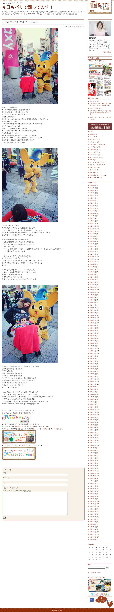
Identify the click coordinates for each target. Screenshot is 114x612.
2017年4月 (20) (94, 369)
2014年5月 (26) (94, 458)
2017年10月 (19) (94, 353)
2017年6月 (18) (94, 364)
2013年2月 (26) (94, 496)
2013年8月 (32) (94, 481)
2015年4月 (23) (94, 430)
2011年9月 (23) (94, 539)
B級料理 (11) (93, 134)
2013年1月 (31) (94, 499)
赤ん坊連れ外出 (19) (96, 177)
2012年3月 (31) (94, 524)
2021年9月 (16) (94, 234)
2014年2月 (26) (94, 465)
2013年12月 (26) (94, 471)
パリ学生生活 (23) (95, 149)
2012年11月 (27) (94, 504)
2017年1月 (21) (94, 376)
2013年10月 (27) (94, 476)
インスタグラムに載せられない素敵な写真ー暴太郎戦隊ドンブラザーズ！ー (100, 113)
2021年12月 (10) (94, 226)
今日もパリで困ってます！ (28, 7)
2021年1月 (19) (94, 254)
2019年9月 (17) (94, 295)
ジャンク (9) (93, 137)
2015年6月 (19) (94, 425)
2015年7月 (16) (94, 422)
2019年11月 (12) (94, 290)
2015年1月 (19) (94, 437)
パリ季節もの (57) (95, 147)
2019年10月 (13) (94, 292)
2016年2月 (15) (94, 404)
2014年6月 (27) (94, 455)
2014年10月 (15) (94, 445)
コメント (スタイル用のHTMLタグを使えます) (17, 491)
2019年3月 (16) (94, 310)
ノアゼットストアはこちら (52, 429)
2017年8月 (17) (94, 358)
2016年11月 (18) (94, 381)
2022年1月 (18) (94, 223)
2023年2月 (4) (94, 190)
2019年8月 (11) (94, 297)
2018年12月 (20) (94, 318)
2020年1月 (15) (94, 284)
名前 (4, 473)
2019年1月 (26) (94, 315)
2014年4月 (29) (94, 460)
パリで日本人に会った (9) (97, 144)
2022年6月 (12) (94, 211)
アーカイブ (94, 182)
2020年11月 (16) (94, 259)
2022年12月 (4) (94, 195)
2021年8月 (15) (94, 236)
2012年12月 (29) (94, 501)
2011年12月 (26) (94, 532)
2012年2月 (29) (94, 527)
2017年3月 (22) (94, 371)
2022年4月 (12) (94, 216)
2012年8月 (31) (94, 511)
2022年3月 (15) (94, 218)
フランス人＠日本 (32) (96, 157)
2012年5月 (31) (94, 519)
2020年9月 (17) (94, 264)
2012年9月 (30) (94, 509)
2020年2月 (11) (94, 282)
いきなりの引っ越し (96, 108)
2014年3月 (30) (94, 463)
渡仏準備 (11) (94, 172)
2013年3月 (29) (94, 494)
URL (4, 483)
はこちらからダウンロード (25, 445)
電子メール (6, 478)
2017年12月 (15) (94, 348)
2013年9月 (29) (94, 478)
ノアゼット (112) (95, 139)
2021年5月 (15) (94, 244)
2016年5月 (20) (94, 397)
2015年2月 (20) (94, 435)
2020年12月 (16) (94, 256)
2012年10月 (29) (94, 506)
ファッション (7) (95, 154)
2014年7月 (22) (94, 453)
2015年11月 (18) (94, 412)
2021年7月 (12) (94, 239)
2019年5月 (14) (94, 305)
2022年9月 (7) (94, 203)
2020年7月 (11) (94, 269)
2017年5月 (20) (94, 366)
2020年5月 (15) (94, 274)
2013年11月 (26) (94, 473)
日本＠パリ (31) (94, 170)
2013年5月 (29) (94, 488)
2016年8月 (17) (94, 389)
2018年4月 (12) (94, 338)
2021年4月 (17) (94, 246)
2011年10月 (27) (94, 537)
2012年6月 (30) (94, 516)
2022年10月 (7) (94, 200)
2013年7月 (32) (94, 483)
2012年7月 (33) (94, 514)
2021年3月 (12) (94, 249)
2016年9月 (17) (94, 386)
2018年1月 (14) (94, 346)
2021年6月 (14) (94, 241)
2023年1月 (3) (94, 193)
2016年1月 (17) (94, 407)
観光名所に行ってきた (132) (98, 175)
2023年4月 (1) (94, 185)
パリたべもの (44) (95, 142)
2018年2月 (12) (94, 343)
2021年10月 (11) (94, 231)
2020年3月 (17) (94, 279)
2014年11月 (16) (94, 443)
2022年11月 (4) (94, 198)
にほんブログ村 (43, 426)
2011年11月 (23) (94, 534)
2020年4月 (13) (94, 277)
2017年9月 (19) (94, 356)
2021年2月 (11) (94, 251)
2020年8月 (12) (94, 267)
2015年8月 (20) (94, 420)
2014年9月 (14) (94, 448)
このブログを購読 (95, 572)
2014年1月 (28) (94, 468)
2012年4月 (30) (94, 522)
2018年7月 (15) (94, 330)
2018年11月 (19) (94, 320)
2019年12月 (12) (94, 287)
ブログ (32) (93, 160)
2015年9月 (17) (94, 417)
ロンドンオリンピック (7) (97, 165)
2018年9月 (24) (94, 325)
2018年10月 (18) (94, 323)
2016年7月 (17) (94, 392)
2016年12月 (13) (94, 379)
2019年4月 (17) (94, 307)
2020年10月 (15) (94, 262)
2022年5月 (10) (94, 213)
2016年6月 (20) (94, 394)
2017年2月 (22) (94, 374)
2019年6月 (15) (94, 302)
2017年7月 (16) (94, 361)
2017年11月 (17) (94, 351)
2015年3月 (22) (94, 432)
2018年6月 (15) (94, 333)
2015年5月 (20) (94, 427)
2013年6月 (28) (94, 486)
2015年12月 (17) (94, 409)
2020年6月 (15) (94, 272)
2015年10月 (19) (94, 414)
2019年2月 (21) (94, 313)
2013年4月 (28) (94, 491)
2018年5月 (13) (94, 335)
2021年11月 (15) (94, 228)
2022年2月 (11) (94, 221)
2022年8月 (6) (94, 205)
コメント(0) (81, 26)
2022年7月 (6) (94, 208)
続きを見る (107, 52)
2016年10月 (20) (94, 384)
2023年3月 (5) (94, 188)
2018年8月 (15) (94, 328)
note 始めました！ (95, 101)
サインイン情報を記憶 (11, 488)
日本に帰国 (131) (95, 167)
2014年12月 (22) (94, 440)
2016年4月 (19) (94, 399)
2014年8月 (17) (94, 450)
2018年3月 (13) (94, 341)
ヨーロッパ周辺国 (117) (97, 162)
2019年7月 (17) (94, 300)
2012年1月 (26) (94, 529)
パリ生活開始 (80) (95, 152)
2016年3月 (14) (94, 402)
